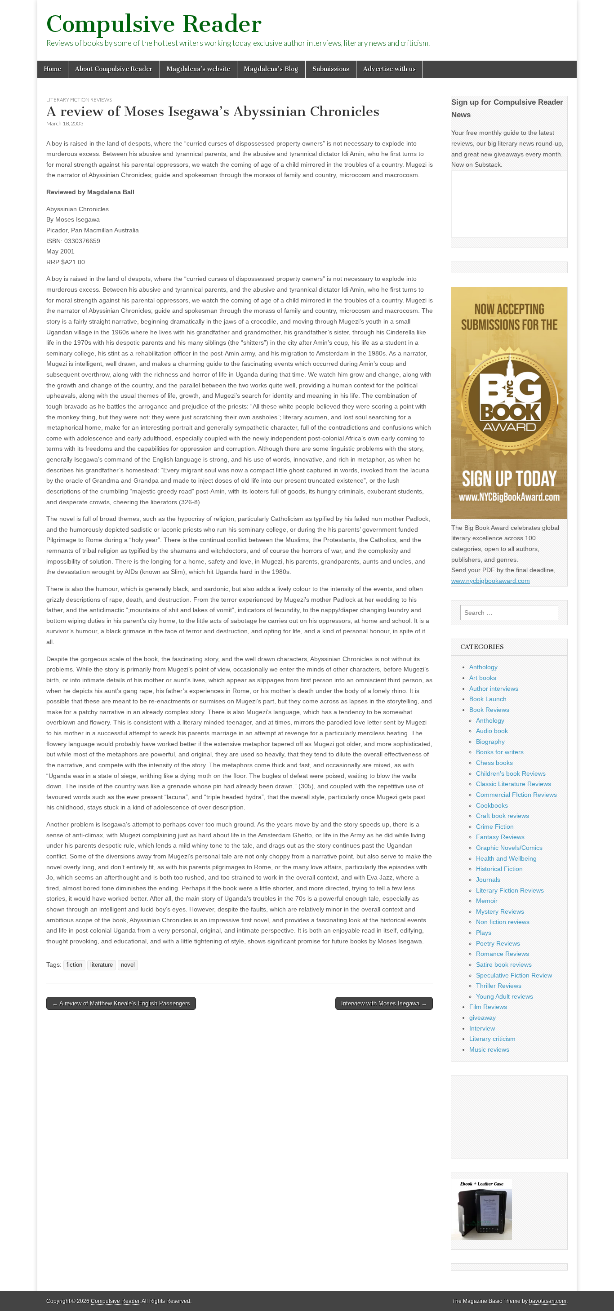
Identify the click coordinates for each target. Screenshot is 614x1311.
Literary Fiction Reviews (79, 99)
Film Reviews (488, 1006)
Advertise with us (389, 69)
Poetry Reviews (498, 943)
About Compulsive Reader (114, 69)
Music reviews (489, 1049)
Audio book (492, 730)
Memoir (487, 900)
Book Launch (488, 698)
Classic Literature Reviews (513, 783)
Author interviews (493, 688)
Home (52, 69)
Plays (483, 932)
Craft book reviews (502, 815)
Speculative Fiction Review (514, 975)
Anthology (483, 667)
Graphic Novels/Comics (509, 847)
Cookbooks (492, 805)
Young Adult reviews (504, 996)
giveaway (482, 1017)
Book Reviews (489, 709)
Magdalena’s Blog (271, 69)
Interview (482, 1028)
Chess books (494, 762)
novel (128, 965)
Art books (482, 677)
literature (101, 965)
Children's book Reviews (511, 773)
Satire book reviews (504, 964)
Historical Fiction (499, 868)
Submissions (330, 69)
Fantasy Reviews (500, 836)
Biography (490, 741)
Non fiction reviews (502, 921)
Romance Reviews (502, 953)
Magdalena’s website (198, 69)
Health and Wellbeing (506, 858)
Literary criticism (492, 1038)
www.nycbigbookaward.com (490, 580)
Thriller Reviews (498, 985)
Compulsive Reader (154, 24)
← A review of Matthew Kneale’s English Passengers (121, 1003)
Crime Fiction (495, 826)
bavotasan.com (547, 1301)
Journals (488, 879)
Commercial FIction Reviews (516, 794)
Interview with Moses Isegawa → (384, 1003)
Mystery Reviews (500, 911)
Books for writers (500, 751)
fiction (74, 965)
